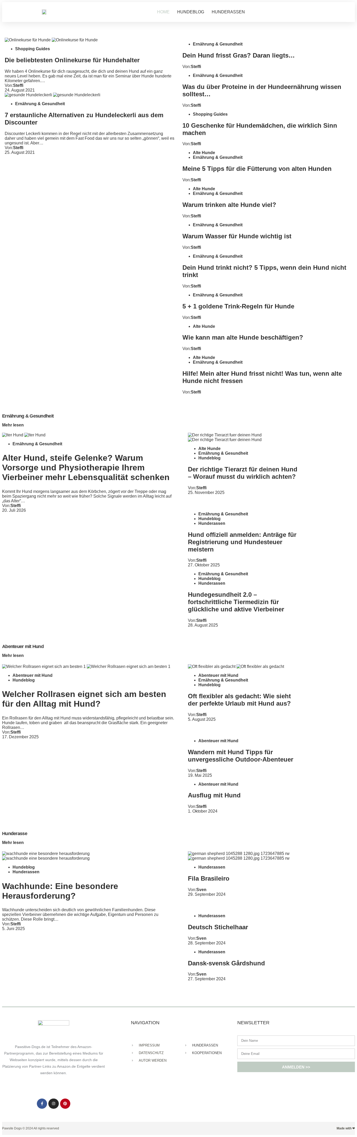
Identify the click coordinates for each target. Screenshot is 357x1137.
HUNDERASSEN (228, 12)
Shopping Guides (32, 49)
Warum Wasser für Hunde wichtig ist (236, 236)
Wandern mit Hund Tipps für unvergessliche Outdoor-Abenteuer (240, 755)
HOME (163, 12)
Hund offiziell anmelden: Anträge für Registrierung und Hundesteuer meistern (242, 542)
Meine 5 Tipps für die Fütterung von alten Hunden (257, 168)
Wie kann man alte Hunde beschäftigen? (242, 337)
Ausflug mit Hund (214, 795)
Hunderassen (211, 523)
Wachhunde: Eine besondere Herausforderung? (60, 890)
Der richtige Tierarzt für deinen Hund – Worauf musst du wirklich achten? (242, 473)
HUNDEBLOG (190, 12)
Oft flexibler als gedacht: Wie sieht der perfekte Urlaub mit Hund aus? (239, 700)
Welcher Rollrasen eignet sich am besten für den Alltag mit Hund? (84, 698)
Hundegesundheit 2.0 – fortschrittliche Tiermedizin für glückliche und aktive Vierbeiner (236, 602)
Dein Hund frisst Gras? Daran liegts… (238, 55)
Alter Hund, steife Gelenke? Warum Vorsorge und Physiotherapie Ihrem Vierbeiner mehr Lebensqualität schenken (86, 467)
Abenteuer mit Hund (33, 675)
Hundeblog (209, 458)
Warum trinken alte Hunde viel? (229, 204)
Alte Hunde (204, 152)
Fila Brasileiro (208, 878)
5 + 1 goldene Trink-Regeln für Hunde (238, 306)
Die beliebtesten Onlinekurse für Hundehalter (72, 60)
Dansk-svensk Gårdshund (226, 963)
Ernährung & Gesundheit (40, 104)
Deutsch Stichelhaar (218, 927)
